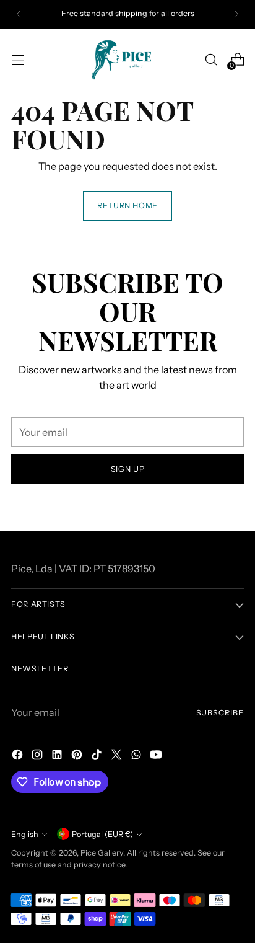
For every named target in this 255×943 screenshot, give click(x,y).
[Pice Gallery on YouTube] (157, 756)
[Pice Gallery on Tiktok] (97, 756)
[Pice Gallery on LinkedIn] (58, 756)
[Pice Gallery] (127, 59)
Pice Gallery (101, 852)
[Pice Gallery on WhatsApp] (137, 756)
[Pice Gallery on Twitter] (117, 756)
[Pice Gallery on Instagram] (38, 756)
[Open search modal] (210, 60)
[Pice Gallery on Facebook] (18, 756)
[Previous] (18, 14)
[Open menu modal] (17, 60)
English (24, 834)
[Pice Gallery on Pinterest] (78, 756)
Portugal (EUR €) (102, 834)
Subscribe (220, 712)
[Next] (236, 14)
